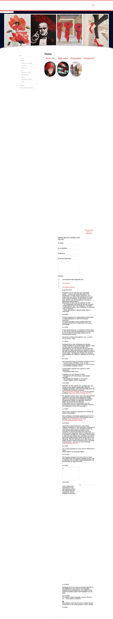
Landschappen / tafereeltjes (26, 79)
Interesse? (89, 58)
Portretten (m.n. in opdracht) (26, 63)
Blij (22, 70)
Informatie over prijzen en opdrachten (89, 231)
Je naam (60, 243)
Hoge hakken (23, 65)
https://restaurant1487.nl (70, 443)
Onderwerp (61, 253)
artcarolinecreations (68, 287)
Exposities (22, 85)
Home (93, 5)
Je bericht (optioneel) (64, 258)
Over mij (22, 58)
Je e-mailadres (62, 248)
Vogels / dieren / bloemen (26, 72)
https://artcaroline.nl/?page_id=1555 (80, 393)
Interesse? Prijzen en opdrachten (26, 87)
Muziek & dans (24, 67)
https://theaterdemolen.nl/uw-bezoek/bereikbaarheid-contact (74, 419)
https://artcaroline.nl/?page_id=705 (73, 391)
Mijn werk (22, 60)
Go (11, 12)
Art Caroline (66, 283)
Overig (22, 81)
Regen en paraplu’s (25, 74)
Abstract (23, 77)
